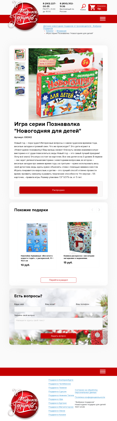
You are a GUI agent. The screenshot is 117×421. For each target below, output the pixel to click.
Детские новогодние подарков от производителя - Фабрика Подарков (72, 27)
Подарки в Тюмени (58, 387)
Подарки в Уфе (56, 399)
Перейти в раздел (58, 280)
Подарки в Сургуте (57, 391)
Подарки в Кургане (58, 403)
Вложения (61, 31)
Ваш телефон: (82, 304)
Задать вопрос (58, 336)
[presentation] (92, 209)
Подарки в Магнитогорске (61, 407)
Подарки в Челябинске (60, 384)
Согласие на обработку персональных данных (86, 391)
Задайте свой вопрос (24, 315)
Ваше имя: (19, 304)
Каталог (50, 31)
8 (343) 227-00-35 (49, 5)
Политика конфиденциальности (90, 397)
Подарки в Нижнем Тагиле (61, 395)
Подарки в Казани (57, 414)
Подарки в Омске (57, 411)
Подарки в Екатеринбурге (61, 380)
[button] (103, 19)
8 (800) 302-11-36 (66, 5)
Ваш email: (50, 304)
